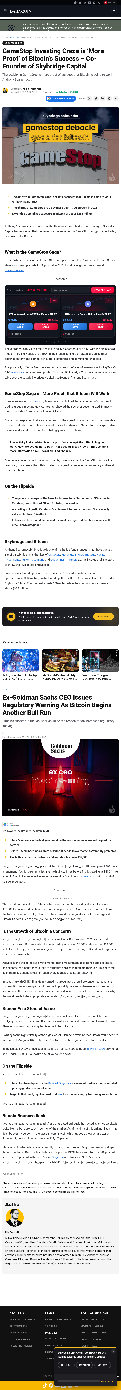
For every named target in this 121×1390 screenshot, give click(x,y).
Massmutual (69, 554)
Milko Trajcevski (32, 88)
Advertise (15, 1319)
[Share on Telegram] (109, 98)
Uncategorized (13, 37)
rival (60, 1094)
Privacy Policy (53, 1345)
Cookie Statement (55, 1339)
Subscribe (103, 616)
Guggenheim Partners (63, 559)
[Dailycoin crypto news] (18, 11)
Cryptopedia (64, 1319)
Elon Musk (17, 372)
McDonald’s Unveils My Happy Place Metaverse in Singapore (59, 678)
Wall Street (91, 876)
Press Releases (18, 1332)
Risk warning (52, 1352)
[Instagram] (94, 2)
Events (49, 1319)
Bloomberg (36, 401)
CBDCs (84, 1339)
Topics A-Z (51, 1326)
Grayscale (54, 554)
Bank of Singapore (59, 1083)
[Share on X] (89, 98)
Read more (10, 1269)
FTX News (97, 1339)
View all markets (36, 289)
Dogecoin (58, 1157)
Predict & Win (102, 289)
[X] (99, 2)
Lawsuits (86, 1326)
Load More (60, 1286)
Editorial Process (20, 1339)
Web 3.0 (99, 1326)
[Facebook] (80, 2)
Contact (30, 1319)
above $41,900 (95, 1049)
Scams (95, 1346)
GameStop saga (14, 270)
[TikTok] (75, 2)
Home (4, 37)
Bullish (66, 1365)
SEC (104, 1319)
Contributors (18, 1326)
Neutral (103, 1365)
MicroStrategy (86, 554)
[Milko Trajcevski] (5, 90)
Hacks (84, 1346)
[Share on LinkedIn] (102, 98)
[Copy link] (116, 98)
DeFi (104, 1332)
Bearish (84, 1365)
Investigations (89, 1319)
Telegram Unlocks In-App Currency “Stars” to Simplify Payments (20, 678)
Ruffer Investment (32, 559)
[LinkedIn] (89, 2)
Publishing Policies (21, 1346)
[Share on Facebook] (96, 98)
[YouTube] (85, 2)
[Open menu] (114, 11)
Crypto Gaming (89, 1332)
